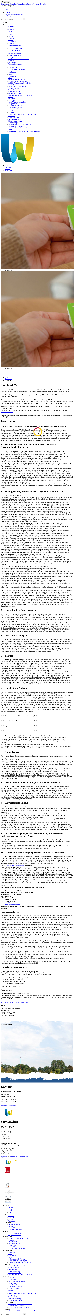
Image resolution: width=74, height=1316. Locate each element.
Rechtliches (12, 66)
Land (10, 31)
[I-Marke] (7, 1172)
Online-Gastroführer (14, 53)
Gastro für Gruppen (14, 91)
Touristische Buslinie (14, 45)
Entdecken (11, 43)
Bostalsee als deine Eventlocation (18, 128)
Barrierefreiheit (23, 1157)
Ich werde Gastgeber (14, 109)
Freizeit (10, 47)
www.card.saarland (7, 412)
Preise (10, 74)
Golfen (10, 40)
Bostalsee (11, 26)
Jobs (9, 33)
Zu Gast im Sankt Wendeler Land (18, 59)
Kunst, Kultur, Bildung (15, 121)
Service (10, 97)
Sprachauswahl (5, 6)
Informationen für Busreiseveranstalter (20, 95)
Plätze (10, 78)
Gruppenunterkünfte (14, 93)
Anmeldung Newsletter (15, 105)
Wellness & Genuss (14, 117)
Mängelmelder (12, 104)
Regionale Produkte (14, 55)
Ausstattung (12, 76)
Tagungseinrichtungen (15, 64)
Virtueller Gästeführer (15, 50)
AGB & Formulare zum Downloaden (19, 83)
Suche (3, 19)
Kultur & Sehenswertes (15, 48)
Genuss (10, 52)
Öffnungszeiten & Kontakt (16, 79)
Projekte (10, 129)
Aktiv (10, 34)
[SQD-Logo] (7, 1188)
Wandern (11, 36)
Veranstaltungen (13, 123)
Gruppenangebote (13, 88)
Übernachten (12, 57)
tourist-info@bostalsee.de (9, 903)
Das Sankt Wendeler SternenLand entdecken (22, 114)
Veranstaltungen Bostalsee (16, 126)
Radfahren (11, 38)
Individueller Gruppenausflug (17, 86)
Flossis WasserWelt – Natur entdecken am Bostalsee (24, 131)
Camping (11, 60)
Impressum (4, 1157)
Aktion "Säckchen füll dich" (17, 69)
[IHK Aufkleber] (8, 1202)
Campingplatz (12, 29)
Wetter (7, 9)
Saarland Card (12, 67)
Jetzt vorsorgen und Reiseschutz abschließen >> (15, 1002)
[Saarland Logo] (8, 1180)
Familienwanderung (14, 119)
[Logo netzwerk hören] (9, 1193)
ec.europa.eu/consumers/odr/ (15, 865)
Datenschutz (13, 1157)
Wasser (10, 28)
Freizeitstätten (12, 62)
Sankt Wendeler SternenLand (17, 102)
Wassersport (12, 41)
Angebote (11, 112)
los (24, 1314)
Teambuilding (12, 90)
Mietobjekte (12, 72)
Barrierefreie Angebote (15, 107)
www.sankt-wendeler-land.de (10, 904)
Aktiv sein (11, 116)
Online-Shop (12, 98)
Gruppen (11, 85)
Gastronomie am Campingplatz (17, 81)
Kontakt (10, 110)
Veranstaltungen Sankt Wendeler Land (20, 124)
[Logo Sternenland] (12, 1165)
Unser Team (12, 100)
